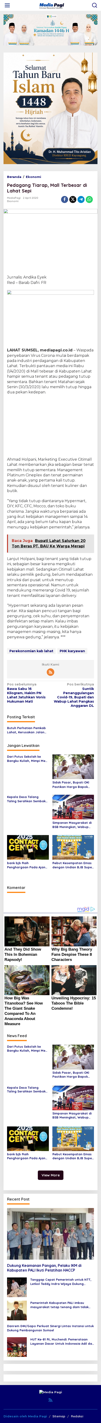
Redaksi (77, 1416)
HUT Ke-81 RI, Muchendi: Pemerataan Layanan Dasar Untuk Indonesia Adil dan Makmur (62, 1341)
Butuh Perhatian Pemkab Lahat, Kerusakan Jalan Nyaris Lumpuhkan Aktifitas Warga (26, 730)
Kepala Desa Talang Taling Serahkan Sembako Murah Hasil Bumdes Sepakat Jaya (27, 799)
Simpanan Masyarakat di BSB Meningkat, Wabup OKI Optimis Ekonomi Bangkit (72, 825)
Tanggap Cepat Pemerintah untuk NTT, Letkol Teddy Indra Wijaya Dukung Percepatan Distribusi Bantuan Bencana (61, 1282)
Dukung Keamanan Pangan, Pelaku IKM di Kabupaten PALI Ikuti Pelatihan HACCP (44, 1268)
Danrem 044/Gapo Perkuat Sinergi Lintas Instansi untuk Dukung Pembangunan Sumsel (50, 1328)
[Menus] (7, 5)
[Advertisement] (50, 426)
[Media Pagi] (51, 5)
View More (51, 1175)
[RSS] (50, 672)
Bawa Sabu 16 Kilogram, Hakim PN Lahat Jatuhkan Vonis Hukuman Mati (26, 693)
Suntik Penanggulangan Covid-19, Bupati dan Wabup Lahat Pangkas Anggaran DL (74, 695)
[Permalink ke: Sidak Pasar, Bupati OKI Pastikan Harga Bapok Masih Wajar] (73, 766)
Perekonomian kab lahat (31, 651)
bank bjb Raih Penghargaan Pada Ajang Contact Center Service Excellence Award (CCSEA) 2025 (27, 865)
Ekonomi (13, 201)
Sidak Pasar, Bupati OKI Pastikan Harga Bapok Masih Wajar (70, 784)
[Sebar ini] (64, 199)
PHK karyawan (72, 651)
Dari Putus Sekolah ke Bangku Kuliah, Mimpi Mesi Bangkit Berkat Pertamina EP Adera (27, 759)
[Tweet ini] (72, 199)
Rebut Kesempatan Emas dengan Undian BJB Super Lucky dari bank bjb (72, 865)
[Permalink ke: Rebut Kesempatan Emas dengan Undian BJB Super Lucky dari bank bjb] (73, 847)
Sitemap (58, 1416)
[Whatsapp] (89, 199)
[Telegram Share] (81, 199)
